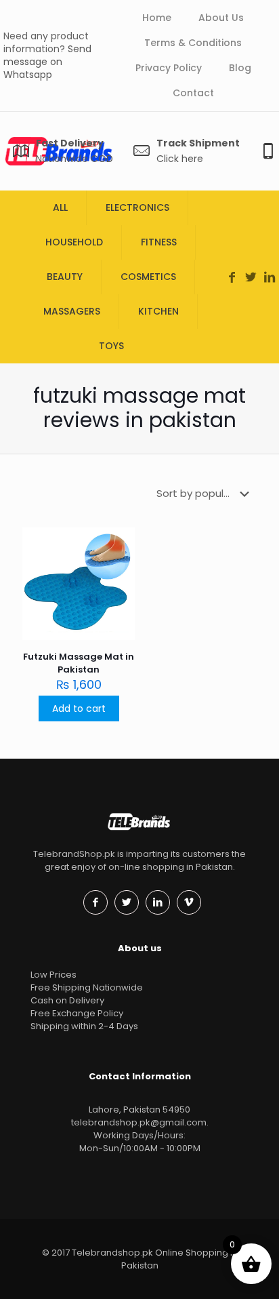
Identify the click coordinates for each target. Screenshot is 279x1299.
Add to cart (79, 708)
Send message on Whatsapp (47, 61)
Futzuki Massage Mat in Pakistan (78, 663)
